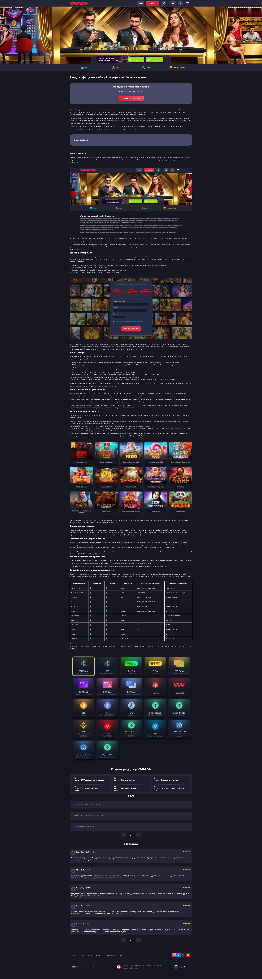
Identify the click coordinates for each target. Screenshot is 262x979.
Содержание (111, 955)
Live (82, 955)
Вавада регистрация (131, 98)
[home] (79, 3)
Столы (89, 955)
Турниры (98, 955)
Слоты (74, 955)
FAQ (121, 955)
